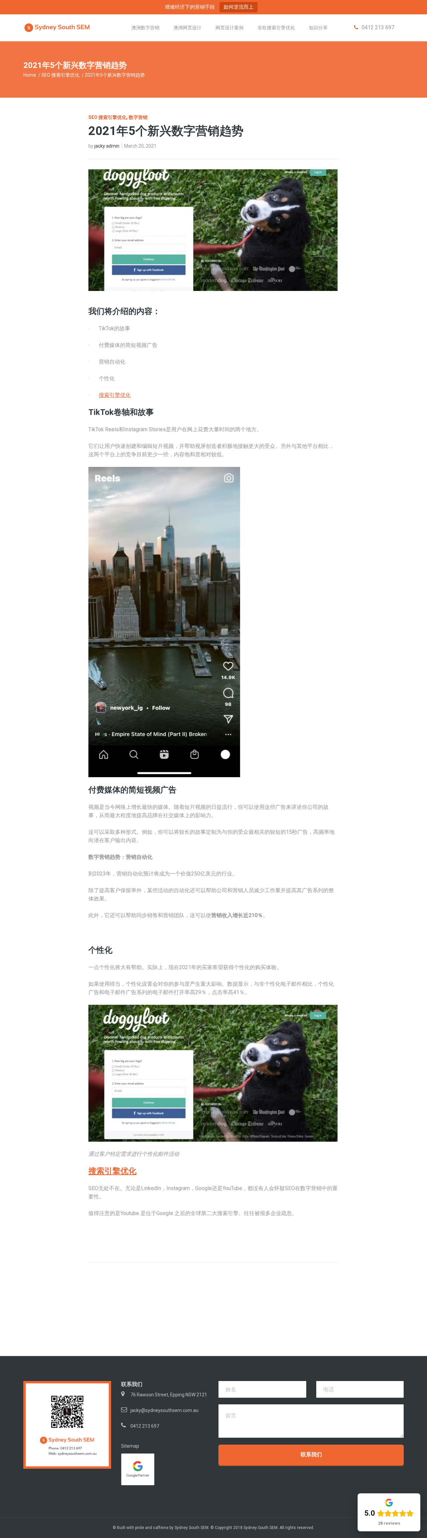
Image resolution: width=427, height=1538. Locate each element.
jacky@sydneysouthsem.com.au (164, 1410)
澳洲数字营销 (145, 27)
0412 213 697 (144, 1426)
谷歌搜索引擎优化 (276, 27)
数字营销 (138, 117)
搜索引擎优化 (115, 395)
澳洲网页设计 (187, 27)
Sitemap (130, 1446)
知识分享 (318, 27)
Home (29, 75)
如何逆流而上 (239, 7)
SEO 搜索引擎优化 (60, 75)
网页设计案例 (230, 27)
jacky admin (106, 146)
